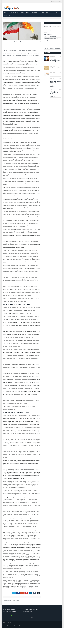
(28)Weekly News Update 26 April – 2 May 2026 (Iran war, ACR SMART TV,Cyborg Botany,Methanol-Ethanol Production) (55, 83)
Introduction (13, 12)
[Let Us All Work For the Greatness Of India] (11, 7)
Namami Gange (47, 40)
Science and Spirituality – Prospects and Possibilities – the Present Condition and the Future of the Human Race (55, 60)
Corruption (46, 32)
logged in (9, 600)
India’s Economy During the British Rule (51, 38)
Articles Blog (45, 12)
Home (5, 12)
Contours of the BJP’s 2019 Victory (50, 30)
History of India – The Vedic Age (50, 36)
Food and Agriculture (48, 34)
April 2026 (52, 73)
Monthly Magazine (24, 12)
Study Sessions (35, 12)
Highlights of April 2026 (55, 67)
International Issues (7, 46)
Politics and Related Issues (32, 46)
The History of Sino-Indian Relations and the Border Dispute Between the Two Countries (52, 48)
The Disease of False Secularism (50, 42)
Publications (54, 12)
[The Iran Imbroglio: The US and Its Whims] (22, 31)
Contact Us (7, 15)
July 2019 (12, 46)
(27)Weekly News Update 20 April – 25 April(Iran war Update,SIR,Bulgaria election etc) (54, 94)
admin (5, 45)
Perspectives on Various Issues (20, 46)
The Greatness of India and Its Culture (51, 45)
